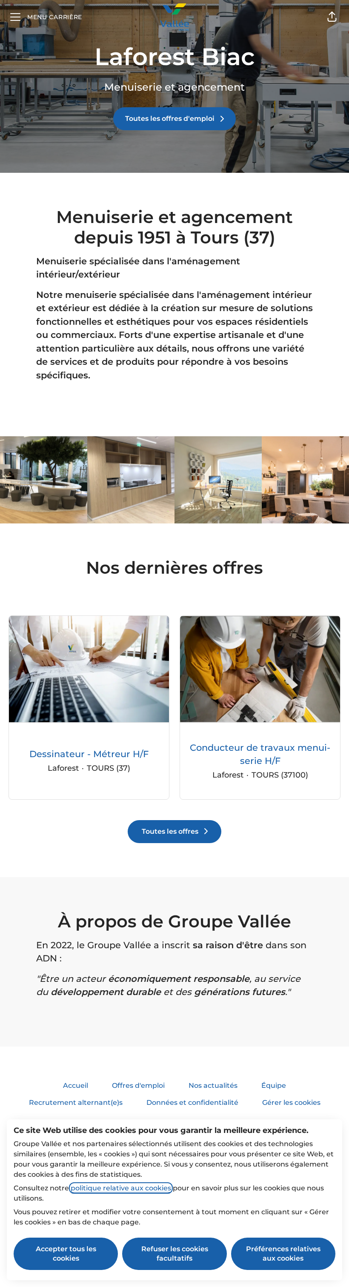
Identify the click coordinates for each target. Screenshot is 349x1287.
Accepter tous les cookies (66, 1253)
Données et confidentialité (192, 1102)
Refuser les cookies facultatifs (174, 1253)
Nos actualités (213, 1085)
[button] (332, 17)
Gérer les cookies (291, 1102)
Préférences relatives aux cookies (283, 1253)
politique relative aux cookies (121, 1188)
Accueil (75, 1085)
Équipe (273, 1085)
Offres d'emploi (138, 1085)
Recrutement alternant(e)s (76, 1102)
